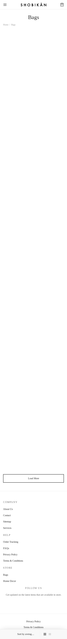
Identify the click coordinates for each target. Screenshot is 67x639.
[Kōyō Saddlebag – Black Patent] (49, 51)
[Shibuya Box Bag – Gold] (49, 271)
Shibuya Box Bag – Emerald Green (44, 345)
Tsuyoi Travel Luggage (14, 236)
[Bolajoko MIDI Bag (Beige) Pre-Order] (17, 379)
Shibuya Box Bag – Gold (47, 290)
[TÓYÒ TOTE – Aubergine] (17, 109)
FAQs (6, 548)
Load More (33, 478)
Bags (5, 574)
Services (7, 528)
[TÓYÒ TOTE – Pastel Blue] (49, 163)
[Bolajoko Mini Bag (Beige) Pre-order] (49, 379)
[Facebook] (26, 601)
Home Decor (9, 581)
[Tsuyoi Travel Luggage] (17, 217)
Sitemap (7, 521)
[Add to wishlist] (31, 70)
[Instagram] (41, 601)
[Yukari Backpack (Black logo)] (49, 217)
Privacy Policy (10, 554)
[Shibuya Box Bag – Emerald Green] (49, 325)
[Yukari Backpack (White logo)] (17, 271)
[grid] (45, 634)
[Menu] (5, 4)
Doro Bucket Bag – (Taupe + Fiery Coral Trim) (45, 455)
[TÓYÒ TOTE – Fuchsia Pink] (17, 163)
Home (5, 25)
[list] (50, 634)
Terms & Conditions (13, 560)
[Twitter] (33, 601)
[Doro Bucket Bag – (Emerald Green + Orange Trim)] (17, 51)
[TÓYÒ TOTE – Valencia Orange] (49, 109)
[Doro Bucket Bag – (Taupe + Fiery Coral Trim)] (49, 434)
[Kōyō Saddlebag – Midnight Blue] (17, 434)
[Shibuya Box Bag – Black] (17, 325)
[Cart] (62, 5)
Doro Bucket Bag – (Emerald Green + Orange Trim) (16, 73)
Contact (7, 515)
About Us (8, 509)
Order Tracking (10, 542)
